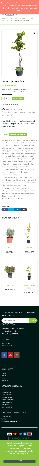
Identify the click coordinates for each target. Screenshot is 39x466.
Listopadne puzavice (17, 112)
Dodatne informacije (17, 134)
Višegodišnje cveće (16, 18)
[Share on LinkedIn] (17, 209)
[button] (34, 33)
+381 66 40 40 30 (7, 345)
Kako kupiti (5, 390)
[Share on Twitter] (11, 209)
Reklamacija (5, 405)
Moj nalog (5, 380)
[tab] (6, 134)
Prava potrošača (7, 402)
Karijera (4, 378)
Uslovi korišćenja (7, 407)
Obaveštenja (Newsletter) (10, 421)
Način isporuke (6, 392)
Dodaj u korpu (18, 98)
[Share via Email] (24, 209)
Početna (5, 18)
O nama (4, 373)
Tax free (4, 419)
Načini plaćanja (6, 395)
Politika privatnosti (8, 400)
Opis (6, 134)
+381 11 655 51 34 (7, 343)
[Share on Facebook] (5, 209)
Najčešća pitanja (7, 397)
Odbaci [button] (19, 11)
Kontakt (4, 375)
